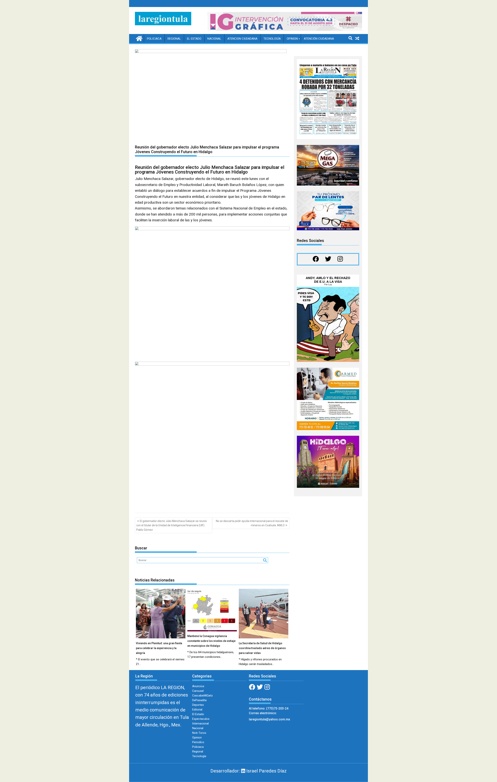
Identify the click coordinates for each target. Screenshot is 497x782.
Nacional (214, 38)
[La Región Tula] (139, 38)
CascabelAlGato (202, 695)
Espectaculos (200, 719)
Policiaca (154, 38)
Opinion (292, 38)
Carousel (198, 691)
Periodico (198, 742)
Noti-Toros (199, 733)
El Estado (194, 38)
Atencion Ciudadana (242, 38)
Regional (174, 38)
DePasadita (199, 700)
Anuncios (198, 686)
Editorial (197, 709)
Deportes (198, 705)
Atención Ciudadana (319, 38)
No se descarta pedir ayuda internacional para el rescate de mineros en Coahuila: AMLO (252, 523)
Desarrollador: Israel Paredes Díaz (248, 771)
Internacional (200, 723)
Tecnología (272, 38)
